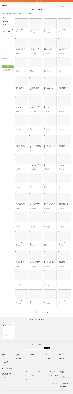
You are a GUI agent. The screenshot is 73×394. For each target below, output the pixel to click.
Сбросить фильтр (8, 69)
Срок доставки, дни (5, 36)
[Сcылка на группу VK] (49, 383)
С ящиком (4, 22)
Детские (31, 358)
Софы (3, 359)
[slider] (2, 33)
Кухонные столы (61, 358)
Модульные (61, 357)
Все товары (12, 5)
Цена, (4, 29)
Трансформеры (5, 25)
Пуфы (3, 18)
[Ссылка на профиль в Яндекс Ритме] (56, 383)
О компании (39, 371)
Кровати (22, 5)
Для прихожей (47, 358)
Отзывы (26, 379)
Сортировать (67, 16)
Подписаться (47, 348)
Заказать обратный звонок (53, 372)
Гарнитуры (60, 355)
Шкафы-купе (47, 355)
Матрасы (27, 5)
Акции (26, 372)
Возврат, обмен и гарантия (29, 375)
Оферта (26, 378)
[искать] (60, 6)
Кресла (4, 17)
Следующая (47, 312)
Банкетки (4, 27)
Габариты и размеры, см (6, 43)
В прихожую (5, 20)
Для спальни (47, 359)
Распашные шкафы (48, 357)
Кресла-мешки (5, 21)
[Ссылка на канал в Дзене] (54, 383)
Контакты (38, 375)
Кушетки (3, 358)
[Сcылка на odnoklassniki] (51, 383)
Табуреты (4, 24)
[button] (21, 66)
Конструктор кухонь (62, 359)
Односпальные (19, 355)
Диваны (17, 5)
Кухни (36, 5)
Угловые (3, 357)
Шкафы (31, 5)
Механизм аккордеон (6, 361)
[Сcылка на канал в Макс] (52, 383)
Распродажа (40, 5)
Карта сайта (39, 376)
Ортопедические (5, 362)
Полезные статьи (28, 376)
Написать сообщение (64, 383)
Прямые (3, 355)
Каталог (26, 371)
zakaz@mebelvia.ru (52, 374)
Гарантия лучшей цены (41, 374)
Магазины (38, 372)
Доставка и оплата (28, 374)
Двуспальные (18, 358)
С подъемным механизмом (20, 359)
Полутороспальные (19, 357)
